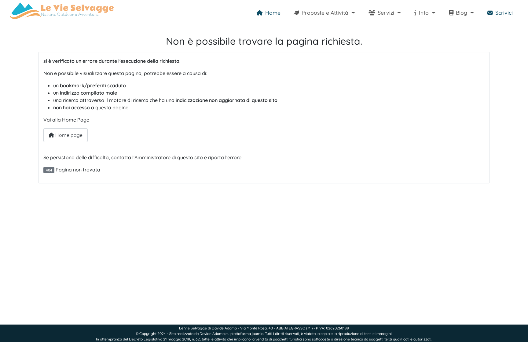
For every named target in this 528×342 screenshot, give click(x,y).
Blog (461, 12)
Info (424, 12)
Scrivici (504, 12)
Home (272, 12)
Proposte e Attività (325, 12)
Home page (68, 135)
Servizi (386, 12)
